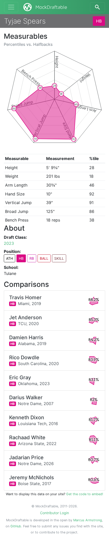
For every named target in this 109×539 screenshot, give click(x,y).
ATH (9, 258)
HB (99, 21)
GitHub (15, 526)
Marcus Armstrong (87, 520)
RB (31, 258)
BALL (44, 258)
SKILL (59, 258)
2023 (9, 243)
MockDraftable (51, 7)
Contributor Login (54, 513)
